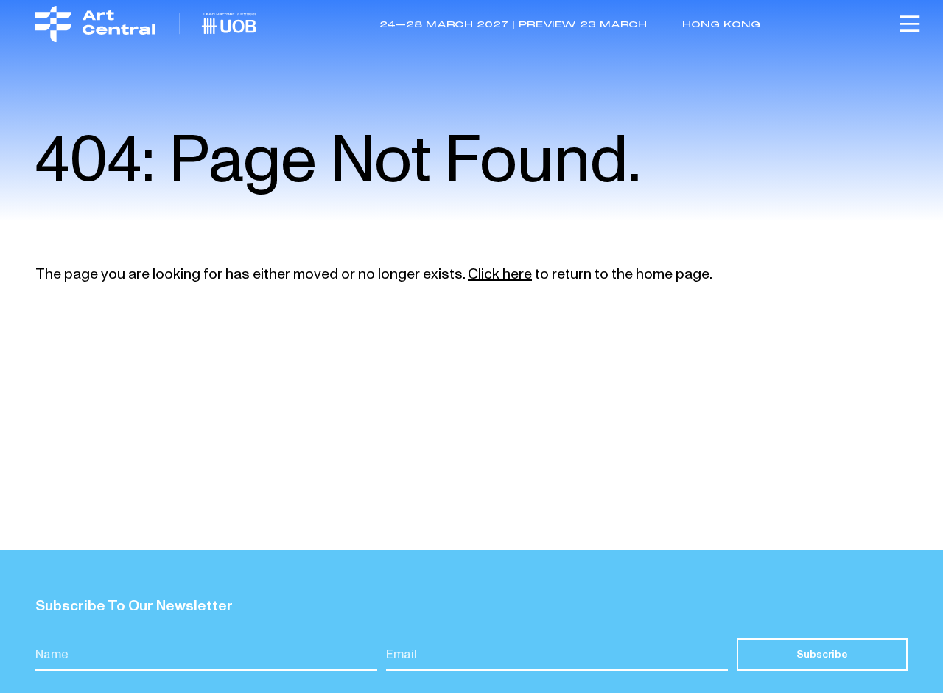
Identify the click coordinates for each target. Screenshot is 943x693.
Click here (500, 274)
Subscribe (822, 654)
